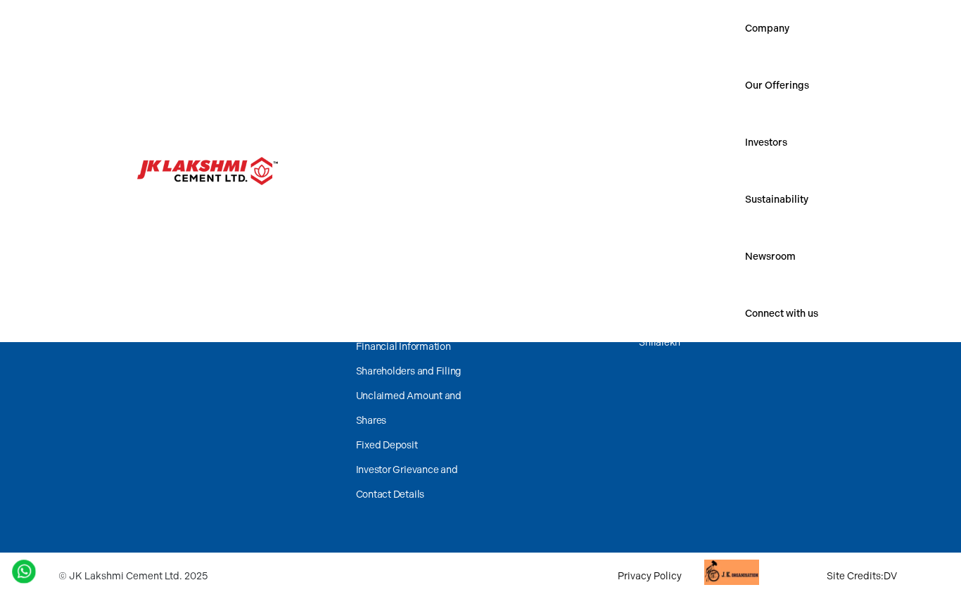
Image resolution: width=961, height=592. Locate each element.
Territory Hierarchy (822, 244)
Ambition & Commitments (555, 244)
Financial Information (403, 347)
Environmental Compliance (557, 318)
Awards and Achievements (273, 244)
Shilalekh (659, 342)
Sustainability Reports (546, 293)
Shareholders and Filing (409, 371)
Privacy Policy (650, 576)
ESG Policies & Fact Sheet (555, 269)
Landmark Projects (681, 318)
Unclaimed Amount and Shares (409, 408)
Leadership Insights (682, 244)
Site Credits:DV (862, 576)
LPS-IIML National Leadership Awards (257, 305)
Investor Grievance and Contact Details (407, 482)
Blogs (651, 269)
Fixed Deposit (387, 445)
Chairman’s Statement (405, 248)
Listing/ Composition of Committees (408, 309)
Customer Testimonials (690, 293)
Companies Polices (399, 273)
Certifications (244, 269)
